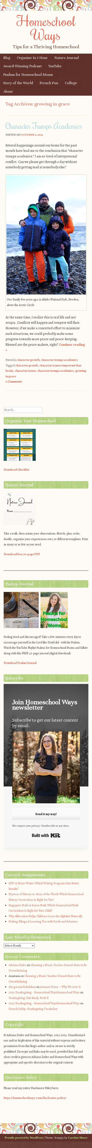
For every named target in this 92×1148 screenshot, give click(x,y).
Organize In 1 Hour (32, 58)
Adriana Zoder (17, 965)
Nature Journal (66, 58)
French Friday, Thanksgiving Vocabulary (33, 1009)
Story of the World (18, 83)
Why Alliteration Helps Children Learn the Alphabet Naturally (45, 916)
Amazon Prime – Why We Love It (60, 987)
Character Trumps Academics (44, 126)
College (71, 83)
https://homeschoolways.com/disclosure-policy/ (35, 1098)
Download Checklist (16, 470)
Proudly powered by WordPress (24, 1137)
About (8, 91)
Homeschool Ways (46, 28)
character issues (25, 371)
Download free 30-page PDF (22, 554)
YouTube (55, 66)
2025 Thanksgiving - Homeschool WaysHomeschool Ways (44, 992)
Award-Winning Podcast (22, 66)
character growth (28, 360)
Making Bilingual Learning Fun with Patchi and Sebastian (43, 922)
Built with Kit (46, 835)
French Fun (49, 83)
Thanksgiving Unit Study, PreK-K (29, 998)
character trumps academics (59, 360)
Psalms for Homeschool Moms (28, 74)
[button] (46, 768)
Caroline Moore (78, 1137)
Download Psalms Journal (20, 663)
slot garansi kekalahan (22, 987)
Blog (6, 58)
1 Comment (14, 381)
